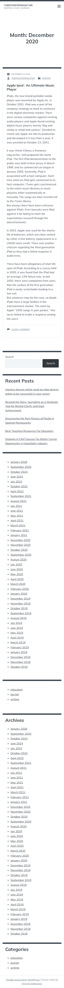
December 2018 (20, 657)
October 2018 (19, 666)
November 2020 (21, 544)
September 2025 (21, 467)
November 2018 (21, 662)
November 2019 (21, 603)
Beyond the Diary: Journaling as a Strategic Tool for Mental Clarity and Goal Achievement (31, 406)
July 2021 (16, 506)
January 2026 (19, 462)
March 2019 (18, 642)
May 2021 (17, 515)
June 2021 (17, 510)
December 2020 (20, 540)
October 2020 (19, 549)
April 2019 (17, 637)
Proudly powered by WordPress (23, 979)
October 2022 (19, 486)
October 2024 (19, 471)
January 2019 (19, 652)
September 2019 (21, 613)
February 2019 (20, 647)
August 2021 (19, 501)
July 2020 (16, 564)
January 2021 (19, 535)
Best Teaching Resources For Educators (29, 431)
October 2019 (19, 608)
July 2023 (16, 481)
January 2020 (19, 593)
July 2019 (16, 623)
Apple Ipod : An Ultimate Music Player (30, 87)
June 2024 (17, 476)
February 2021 (20, 530)
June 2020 (17, 569)
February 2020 (20, 588)
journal (15, 694)
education (17, 689)
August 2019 (19, 618)
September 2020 (21, 554)
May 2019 (17, 632)
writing (46, 78)
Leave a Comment (20, 329)
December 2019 (20, 598)
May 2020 (17, 574)
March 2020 (18, 584)
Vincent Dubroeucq (32, 983)
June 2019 (17, 628)
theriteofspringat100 (18, 5)
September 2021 (21, 496)
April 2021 (17, 520)
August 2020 (19, 559)
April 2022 (17, 491)
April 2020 (17, 579)
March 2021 (18, 525)
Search (9, 356)
